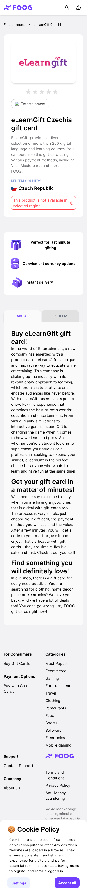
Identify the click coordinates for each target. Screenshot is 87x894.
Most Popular (57, 663)
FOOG (69, 606)
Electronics (55, 737)
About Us (12, 788)
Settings (18, 883)
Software (53, 730)
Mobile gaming (58, 745)
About (22, 316)
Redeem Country (26, 181)
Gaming (52, 678)
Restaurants (55, 708)
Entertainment (14, 24)
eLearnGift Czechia (48, 24)
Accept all (67, 883)
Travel (50, 693)
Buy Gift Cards (17, 663)
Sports (51, 723)
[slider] (43, 91)
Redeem (60, 316)
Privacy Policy (57, 785)
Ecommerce (55, 671)
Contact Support (18, 765)
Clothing (52, 700)
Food (49, 715)
